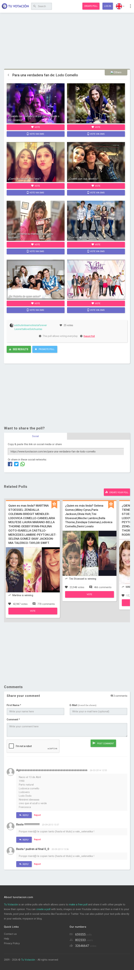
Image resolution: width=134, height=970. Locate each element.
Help (6, 938)
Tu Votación (11, 904)
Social (35, 436)
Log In (107, 6)
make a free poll (78, 904)
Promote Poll (46, 349)
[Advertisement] (67, 41)
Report (37, 815)
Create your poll (118, 492)
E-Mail (83, 705)
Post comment (105, 743)
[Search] (34, 6)
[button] (120, 6)
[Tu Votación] (15, 6)
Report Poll (89, 336)
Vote (37, 127)
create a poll (43, 909)
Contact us (10, 934)
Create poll (91, 6)
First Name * (14, 705)
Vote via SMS (36, 134)
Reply (25, 815)
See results (20, 349)
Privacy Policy (12, 943)
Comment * (13, 719)
